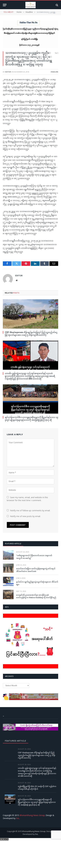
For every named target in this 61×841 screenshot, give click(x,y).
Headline (54, 72)
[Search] (56, 5)
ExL (17, 818)
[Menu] (5, 5)
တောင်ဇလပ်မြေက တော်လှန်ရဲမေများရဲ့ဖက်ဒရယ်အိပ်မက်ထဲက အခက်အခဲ (35, 569)
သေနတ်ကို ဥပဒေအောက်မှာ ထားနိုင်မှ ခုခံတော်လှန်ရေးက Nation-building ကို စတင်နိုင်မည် (36, 596)
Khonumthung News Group (32, 815)
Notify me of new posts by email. (25, 516)
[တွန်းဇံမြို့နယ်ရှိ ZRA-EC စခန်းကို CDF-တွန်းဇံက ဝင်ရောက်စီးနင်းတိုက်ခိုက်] (10, 785)
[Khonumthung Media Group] (30, 5)
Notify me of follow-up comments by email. (30, 510)
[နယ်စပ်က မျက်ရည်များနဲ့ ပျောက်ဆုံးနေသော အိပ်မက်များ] (8, 581)
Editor (8, 72)
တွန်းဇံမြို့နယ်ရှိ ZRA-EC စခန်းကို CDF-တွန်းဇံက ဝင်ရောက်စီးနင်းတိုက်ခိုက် (37, 787)
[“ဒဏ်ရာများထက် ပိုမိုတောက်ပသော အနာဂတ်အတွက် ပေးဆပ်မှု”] (8, 555)
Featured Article (13, 543)
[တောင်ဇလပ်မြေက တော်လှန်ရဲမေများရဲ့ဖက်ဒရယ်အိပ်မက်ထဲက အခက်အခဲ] (8, 568)
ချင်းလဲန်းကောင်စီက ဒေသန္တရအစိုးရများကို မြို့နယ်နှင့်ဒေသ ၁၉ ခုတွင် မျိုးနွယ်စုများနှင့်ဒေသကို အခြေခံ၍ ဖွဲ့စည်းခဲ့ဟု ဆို (31, 418)
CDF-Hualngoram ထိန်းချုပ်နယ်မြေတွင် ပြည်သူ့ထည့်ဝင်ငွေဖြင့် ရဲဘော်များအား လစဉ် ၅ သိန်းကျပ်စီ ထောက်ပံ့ (31, 333)
